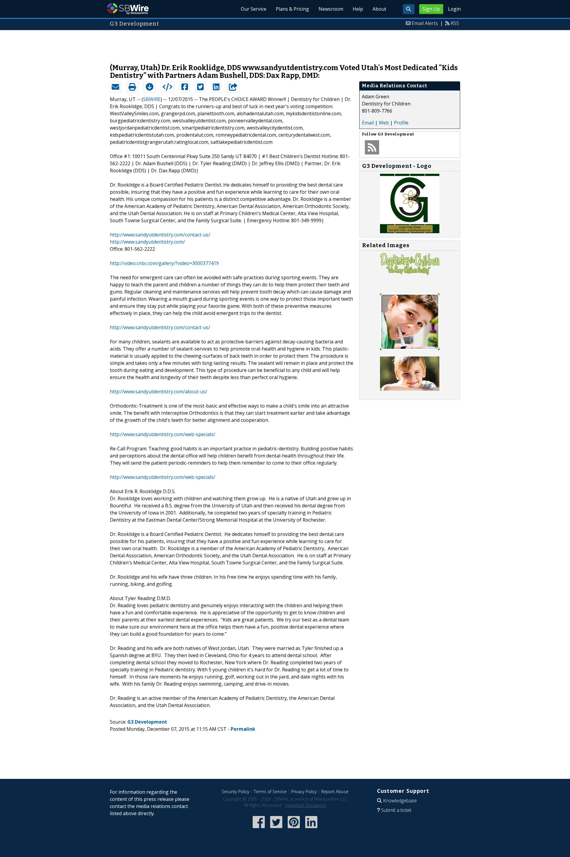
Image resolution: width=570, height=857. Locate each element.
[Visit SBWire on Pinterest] (294, 828)
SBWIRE (152, 99)
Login (454, 9)
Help (358, 9)
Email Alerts (425, 23)
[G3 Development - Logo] (409, 231)
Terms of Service (270, 791)
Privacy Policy (304, 791)
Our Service (253, 9)
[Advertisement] (285, 44)
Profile (401, 122)
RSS (455, 23)
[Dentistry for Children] (409, 285)
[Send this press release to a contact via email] (115, 87)
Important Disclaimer (305, 805)
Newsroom (331, 9)
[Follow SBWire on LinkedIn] (311, 828)
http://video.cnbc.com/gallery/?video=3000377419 (164, 263)
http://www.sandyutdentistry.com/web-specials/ (162, 434)
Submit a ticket (396, 810)
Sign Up (431, 9)
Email (368, 122)
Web (384, 122)
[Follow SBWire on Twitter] (276, 828)
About (379, 9)
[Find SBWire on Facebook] (259, 828)
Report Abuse (335, 791)
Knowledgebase (400, 800)
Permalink (243, 729)
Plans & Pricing (292, 9)
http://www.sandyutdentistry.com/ (147, 242)
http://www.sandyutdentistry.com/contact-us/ (160, 234)
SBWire (128, 9)
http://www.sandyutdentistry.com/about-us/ (158, 391)
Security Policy (235, 791)
